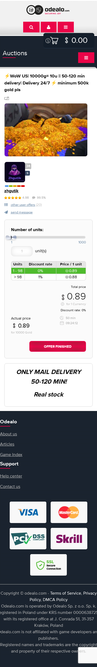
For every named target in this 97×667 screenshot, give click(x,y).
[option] (46, 129)
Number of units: (27, 230)
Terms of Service (65, 593)
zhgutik (11, 191)
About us (8, 433)
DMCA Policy (55, 599)
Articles (7, 444)
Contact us (10, 486)
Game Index (11, 454)
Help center (11, 475)
